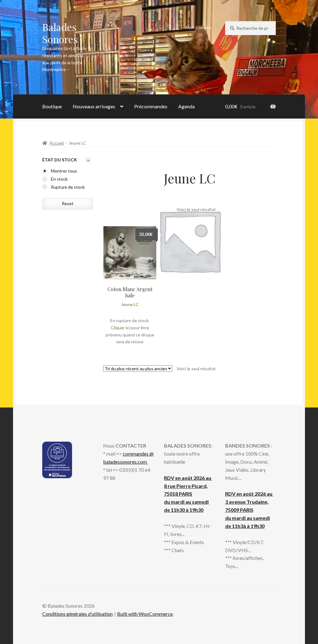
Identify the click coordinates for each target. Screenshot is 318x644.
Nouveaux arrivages (94, 106)
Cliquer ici (120, 327)
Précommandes (150, 106)
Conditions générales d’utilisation (77, 614)
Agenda (186, 106)
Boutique (52, 106)
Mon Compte (198, 27)
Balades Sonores (60, 33)
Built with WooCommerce (145, 614)
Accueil (56, 143)
